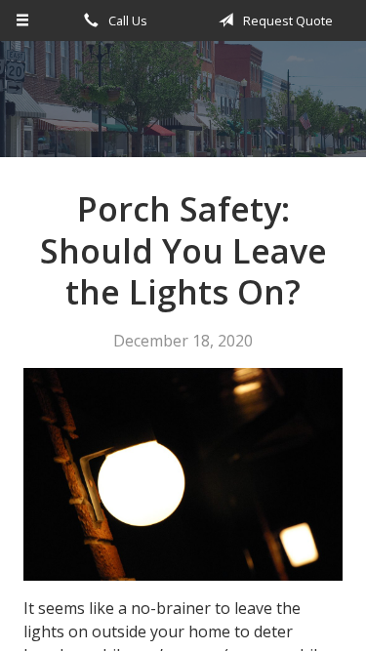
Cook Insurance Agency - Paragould (183, 108)
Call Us (126, 20)
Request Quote (286, 20)
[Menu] (23, 20)
